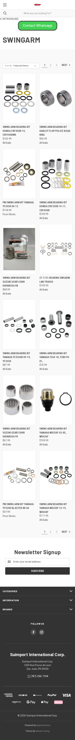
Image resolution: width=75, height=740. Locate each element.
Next (65, 65)
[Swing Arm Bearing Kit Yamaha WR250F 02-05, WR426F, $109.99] (56, 400)
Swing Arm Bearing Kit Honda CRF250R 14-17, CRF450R (53, 206)
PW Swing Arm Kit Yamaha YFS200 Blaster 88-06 (18, 506)
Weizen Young (43, 731)
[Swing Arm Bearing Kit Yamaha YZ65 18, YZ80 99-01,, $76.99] (56, 324)
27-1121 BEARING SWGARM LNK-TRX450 (54, 279)
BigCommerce (43, 725)
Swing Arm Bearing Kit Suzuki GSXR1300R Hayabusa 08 (16, 281)
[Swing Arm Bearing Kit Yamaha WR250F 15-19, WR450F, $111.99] (56, 475)
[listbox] (25, 65)
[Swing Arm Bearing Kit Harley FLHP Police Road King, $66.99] (56, 98)
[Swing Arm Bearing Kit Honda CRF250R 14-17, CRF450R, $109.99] (56, 173)
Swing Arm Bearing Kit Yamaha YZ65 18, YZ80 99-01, (54, 357)
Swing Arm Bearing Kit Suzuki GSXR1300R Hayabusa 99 (16, 432)
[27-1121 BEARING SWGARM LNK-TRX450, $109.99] (56, 249)
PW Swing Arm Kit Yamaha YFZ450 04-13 (18, 204)
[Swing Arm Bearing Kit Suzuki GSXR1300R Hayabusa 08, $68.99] (19, 249)
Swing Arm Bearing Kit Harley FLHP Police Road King (54, 130)
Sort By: (8, 65)
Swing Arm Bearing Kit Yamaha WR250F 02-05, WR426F (53, 432)
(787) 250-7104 (39, 676)
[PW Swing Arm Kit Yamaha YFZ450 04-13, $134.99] (19, 173)
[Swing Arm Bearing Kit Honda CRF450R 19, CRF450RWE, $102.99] (19, 98)
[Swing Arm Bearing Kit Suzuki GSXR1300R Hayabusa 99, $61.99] (19, 400)
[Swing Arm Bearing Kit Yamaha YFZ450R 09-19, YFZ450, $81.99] (19, 324)
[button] (37, 26)
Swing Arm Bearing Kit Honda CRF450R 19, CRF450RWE (16, 130)
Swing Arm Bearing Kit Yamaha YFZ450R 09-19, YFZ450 (17, 357)
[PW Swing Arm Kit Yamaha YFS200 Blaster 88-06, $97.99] (19, 475)
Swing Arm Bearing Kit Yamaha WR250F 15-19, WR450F (53, 508)
